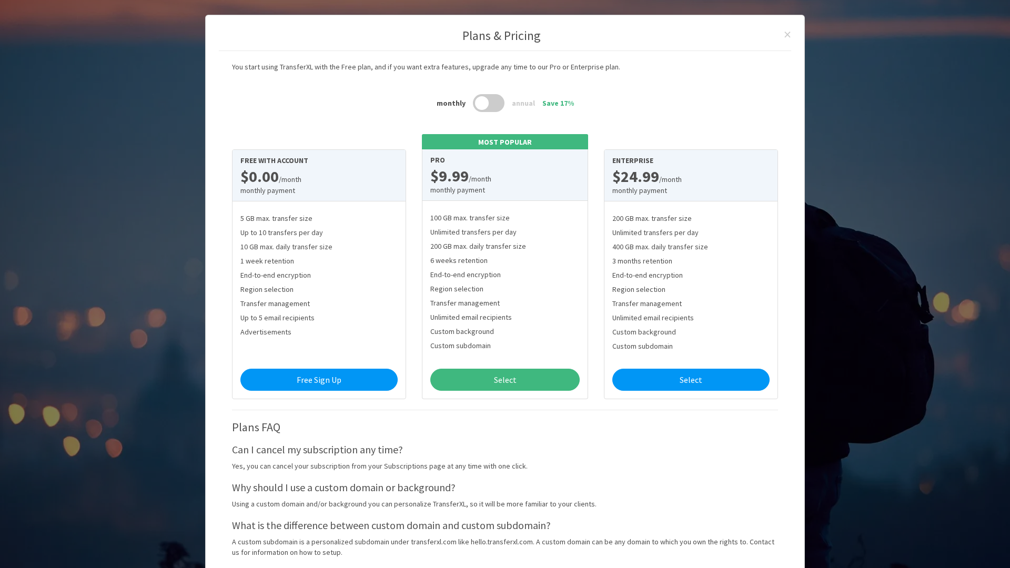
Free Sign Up (319, 379)
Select (505, 379)
